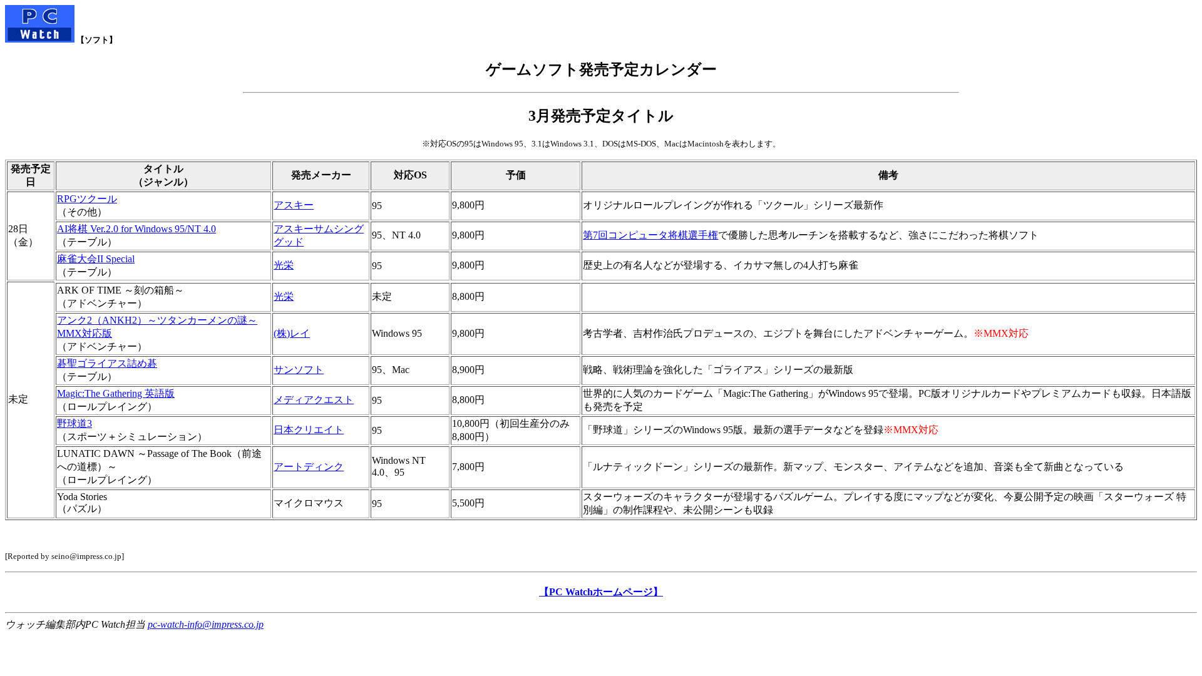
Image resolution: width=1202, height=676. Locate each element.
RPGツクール (87, 198)
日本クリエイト (309, 429)
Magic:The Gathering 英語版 (116, 393)
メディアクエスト (314, 399)
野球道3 (74, 423)
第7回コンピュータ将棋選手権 (650, 235)
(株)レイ (292, 333)
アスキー (294, 205)
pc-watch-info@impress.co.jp (206, 624)
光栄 (284, 265)
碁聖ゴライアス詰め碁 (107, 363)
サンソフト (299, 369)
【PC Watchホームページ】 (601, 591)
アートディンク (309, 466)
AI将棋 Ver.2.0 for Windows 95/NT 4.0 (136, 228)
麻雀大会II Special (96, 258)
